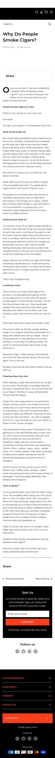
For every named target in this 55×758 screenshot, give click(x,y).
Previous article (15, 578)
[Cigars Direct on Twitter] (23, 651)
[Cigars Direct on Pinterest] (36, 651)
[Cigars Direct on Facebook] (17, 651)
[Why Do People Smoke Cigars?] (27, 61)
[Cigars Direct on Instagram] (29, 651)
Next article (42, 578)
